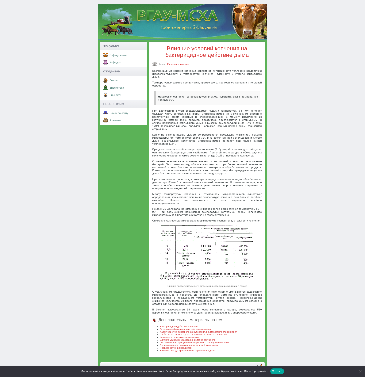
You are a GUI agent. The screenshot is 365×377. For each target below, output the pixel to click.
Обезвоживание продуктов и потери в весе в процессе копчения (194, 342)
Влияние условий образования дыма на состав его (187, 340)
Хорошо (277, 371)
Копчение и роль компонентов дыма (179, 337)
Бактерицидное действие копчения (179, 326)
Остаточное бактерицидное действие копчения (185, 329)
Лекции (114, 80)
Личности (115, 94)
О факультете (118, 55)
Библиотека (117, 87)
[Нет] (360, 371)
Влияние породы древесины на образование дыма (187, 350)
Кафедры (115, 62)
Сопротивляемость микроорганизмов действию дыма (189, 345)
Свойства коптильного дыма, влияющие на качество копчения (193, 334)
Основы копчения (178, 64)
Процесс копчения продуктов (175, 348)
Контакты (115, 120)
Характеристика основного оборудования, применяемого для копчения (198, 332)
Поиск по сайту (119, 112)
